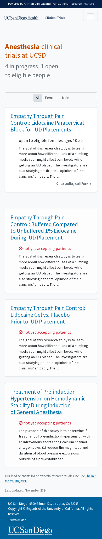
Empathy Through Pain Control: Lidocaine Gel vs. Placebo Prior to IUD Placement (47, 314)
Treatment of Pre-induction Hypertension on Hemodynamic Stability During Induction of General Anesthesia (48, 402)
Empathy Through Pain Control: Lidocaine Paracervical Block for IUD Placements (47, 122)
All (37, 97)
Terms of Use (17, 520)
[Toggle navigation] (90, 16)
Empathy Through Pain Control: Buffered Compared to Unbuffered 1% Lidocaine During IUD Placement (44, 227)
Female (50, 97)
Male (65, 97)
